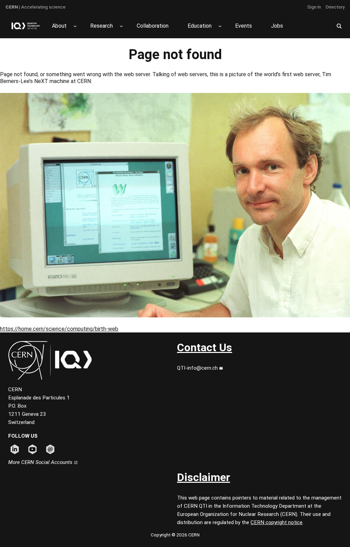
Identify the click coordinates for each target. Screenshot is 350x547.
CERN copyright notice (276, 522)
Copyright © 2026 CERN (175, 534)
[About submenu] (75, 26)
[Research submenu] (121, 26)
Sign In (314, 7)
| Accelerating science (35, 7)
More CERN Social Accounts (41, 462)
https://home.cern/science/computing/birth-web (59, 329)
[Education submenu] (220, 26)
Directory (335, 7)
